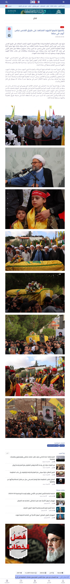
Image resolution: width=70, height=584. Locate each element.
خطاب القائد (53, 6)
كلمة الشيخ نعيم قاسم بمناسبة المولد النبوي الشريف (39, 508)
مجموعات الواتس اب (30, 573)
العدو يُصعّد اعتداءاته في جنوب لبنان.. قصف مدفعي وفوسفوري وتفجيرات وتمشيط (32, 458)
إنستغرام (42, 573)
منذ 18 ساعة (46, 484)
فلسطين (42, 6)
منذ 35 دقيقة (46, 462)
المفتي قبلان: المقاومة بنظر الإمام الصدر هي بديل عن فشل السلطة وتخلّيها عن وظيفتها (31, 480)
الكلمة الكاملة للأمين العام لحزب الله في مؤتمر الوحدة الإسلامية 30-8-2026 (31, 493)
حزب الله (62, 446)
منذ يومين (46, 503)
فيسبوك (59, 573)
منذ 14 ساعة (46, 467)
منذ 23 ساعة (43, 496)
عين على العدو (23, 6)
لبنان (47, 6)
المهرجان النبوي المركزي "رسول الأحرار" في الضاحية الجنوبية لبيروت (35, 515)
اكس (51, 573)
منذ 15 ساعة (46, 475)
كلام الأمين (61, 6)
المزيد (9, 6)
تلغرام (18, 573)
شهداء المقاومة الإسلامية (53, 446)
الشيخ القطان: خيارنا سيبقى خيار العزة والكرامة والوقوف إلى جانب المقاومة (32, 472)
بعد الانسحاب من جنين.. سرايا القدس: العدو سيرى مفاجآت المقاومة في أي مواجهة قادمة (32, 577)
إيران (29, 6)
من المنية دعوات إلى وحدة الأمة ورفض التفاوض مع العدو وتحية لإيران (33, 465)
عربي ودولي (35, 6)
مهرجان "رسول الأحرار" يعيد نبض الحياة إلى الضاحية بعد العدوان (36, 501)
